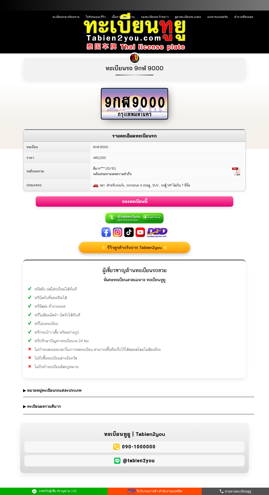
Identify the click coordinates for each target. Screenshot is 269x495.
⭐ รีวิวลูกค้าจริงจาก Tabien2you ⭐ (134, 247)
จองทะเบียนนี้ (134, 201)
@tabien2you (139, 460)
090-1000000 (139, 446)
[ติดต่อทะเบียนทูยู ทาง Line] (134, 216)
